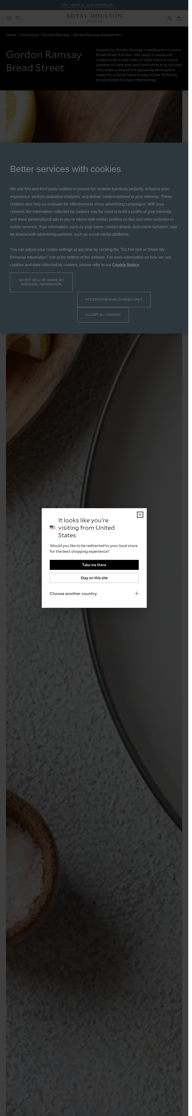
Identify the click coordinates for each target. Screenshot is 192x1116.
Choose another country (73, 593)
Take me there (94, 564)
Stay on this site (94, 577)
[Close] (140, 514)
